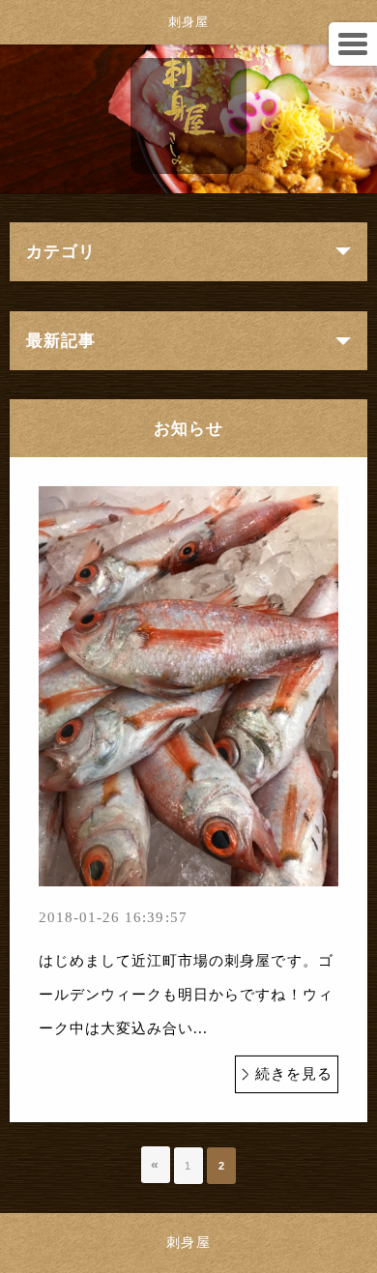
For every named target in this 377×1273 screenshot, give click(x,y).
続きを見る (294, 1074)
